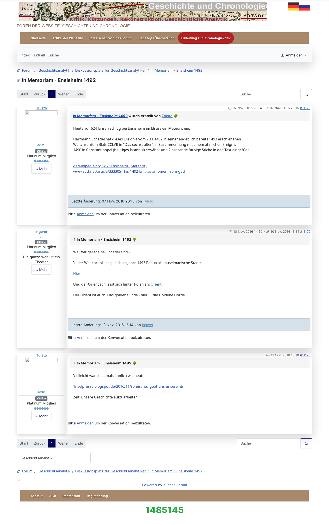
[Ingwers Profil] (41, 236)
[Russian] (304, 6)
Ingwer (41, 231)
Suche (54, 55)
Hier (76, 273)
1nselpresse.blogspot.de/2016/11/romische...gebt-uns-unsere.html (129, 386)
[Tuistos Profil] (41, 126)
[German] (293, 6)
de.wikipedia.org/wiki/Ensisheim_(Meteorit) (110, 166)
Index (25, 55)
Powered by (152, 485)
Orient (156, 284)
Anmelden (85, 214)
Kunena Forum (175, 485)
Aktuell (39, 55)
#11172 (305, 231)
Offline (41, 151)
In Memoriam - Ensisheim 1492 (100, 116)
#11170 (305, 108)
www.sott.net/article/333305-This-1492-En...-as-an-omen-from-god (129, 171)
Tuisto (41, 108)
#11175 (305, 355)
